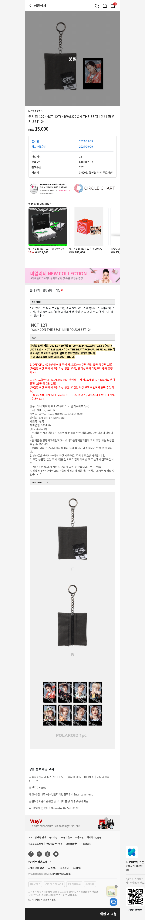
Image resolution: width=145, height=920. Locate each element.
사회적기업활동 (94, 837)
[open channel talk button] (113, 902)
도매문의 (77, 867)
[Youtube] (56, 854)
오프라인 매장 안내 (37, 837)
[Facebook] (31, 854)
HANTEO (35, 884)
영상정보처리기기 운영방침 (78, 843)
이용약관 (79, 837)
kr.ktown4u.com (61, 873)
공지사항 (53, 837)
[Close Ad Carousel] (116, 886)
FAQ (63, 837)
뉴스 (70, 837)
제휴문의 (64, 867)
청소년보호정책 (35, 843)
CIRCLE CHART (54, 884)
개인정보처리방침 (54, 843)
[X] (39, 854)
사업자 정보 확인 (36, 867)
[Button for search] (97, 6)
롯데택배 (90, 884)
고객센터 (52, 867)
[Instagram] (47, 854)
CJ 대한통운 (74, 884)
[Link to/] (105, 6)
